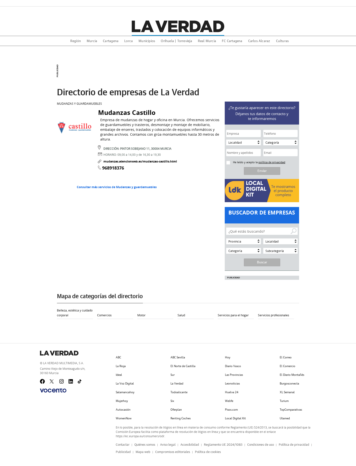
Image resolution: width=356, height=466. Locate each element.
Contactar (123, 444)
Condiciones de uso (260, 444)
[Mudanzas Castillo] (75, 127)
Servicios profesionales (273, 315)
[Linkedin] (71, 381)
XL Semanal (287, 392)
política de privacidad (271, 162)
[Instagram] (61, 381)
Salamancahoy (125, 392)
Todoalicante (178, 392)
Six (172, 400)
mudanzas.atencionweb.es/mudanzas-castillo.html (140, 161)
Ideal (119, 374)
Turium (284, 400)
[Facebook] (42, 381)
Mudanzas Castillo (126, 112)
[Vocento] (53, 390)
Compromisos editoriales (172, 452)
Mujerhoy (122, 400)
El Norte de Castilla (182, 366)
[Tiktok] (80, 381)
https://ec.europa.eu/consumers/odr (140, 436)
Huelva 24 (231, 392)
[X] (52, 381)
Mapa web (143, 452)
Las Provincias (234, 374)
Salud (181, 315)
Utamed (285, 418)
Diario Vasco (233, 366)
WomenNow (124, 418)
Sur (172, 374)
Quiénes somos (144, 444)
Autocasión (123, 409)
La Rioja (121, 366)
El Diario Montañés (292, 374)
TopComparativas (291, 409)
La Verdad (176, 383)
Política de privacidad (294, 444)
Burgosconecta (289, 383)
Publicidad (123, 452)
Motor (141, 315)
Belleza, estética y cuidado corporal (75, 312)
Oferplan (176, 409)
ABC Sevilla (177, 357)
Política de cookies (208, 452)
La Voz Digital (125, 383)
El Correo (286, 357)
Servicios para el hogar (233, 315)
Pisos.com (231, 409)
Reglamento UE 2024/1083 (223, 444)
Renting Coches (180, 418)
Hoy (227, 357)
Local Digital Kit (235, 418)
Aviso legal (168, 444)
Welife (229, 400)
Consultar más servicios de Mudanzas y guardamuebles (117, 187)
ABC (118, 357)
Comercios (104, 315)
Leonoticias (232, 383)
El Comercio (287, 366)
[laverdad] (178, 26)
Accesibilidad (189, 444)
